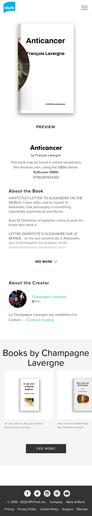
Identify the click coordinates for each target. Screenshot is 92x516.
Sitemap (82, 509)
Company (56, 502)
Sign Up (67, 8)
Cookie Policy (49, 509)
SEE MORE (46, 449)
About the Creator (29, 283)
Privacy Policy (27, 509)
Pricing (9, 509)
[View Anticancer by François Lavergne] (46, 68)
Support (67, 509)
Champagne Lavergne (49, 297)
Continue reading (40, 320)
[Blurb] (8, 9)
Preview (45, 126)
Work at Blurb (75, 502)
